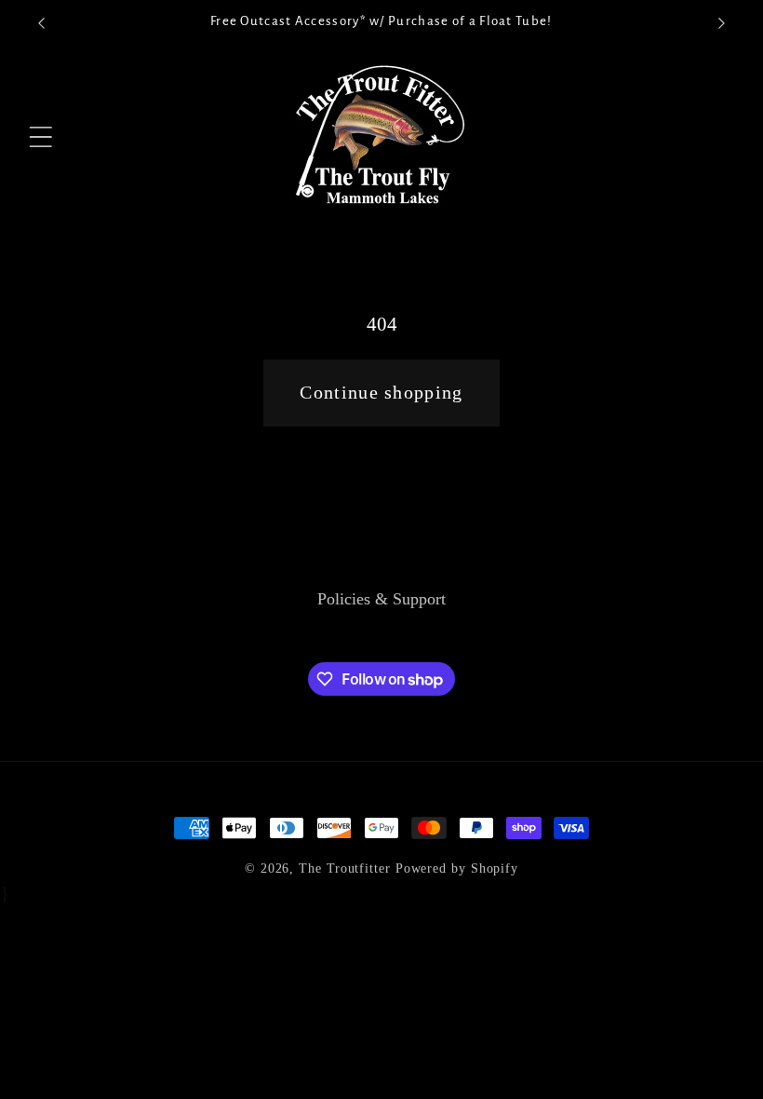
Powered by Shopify (456, 868)
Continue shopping (381, 392)
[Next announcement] (722, 23)
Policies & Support (381, 599)
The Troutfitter (345, 868)
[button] (41, 137)
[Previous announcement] (40, 23)
